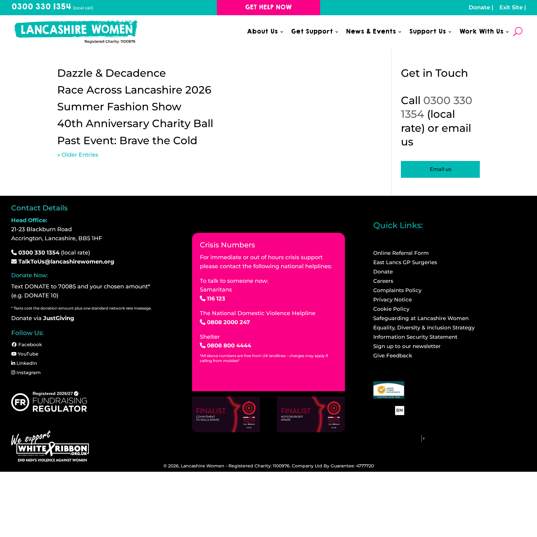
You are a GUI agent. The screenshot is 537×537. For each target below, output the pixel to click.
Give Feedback (392, 356)
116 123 (216, 298)
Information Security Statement (415, 337)
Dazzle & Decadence (111, 73)
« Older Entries (77, 154)
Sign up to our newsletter (407, 346)
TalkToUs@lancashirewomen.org (66, 261)
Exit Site (511, 7)
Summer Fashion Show (119, 106)
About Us (262, 33)
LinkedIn (26, 363)
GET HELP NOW (268, 7)
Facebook (29, 344)
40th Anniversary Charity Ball (135, 123)
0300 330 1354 (52, 6)
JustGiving (58, 318)
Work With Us (481, 33)
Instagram (28, 372)
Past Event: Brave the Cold (127, 140)
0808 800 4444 (229, 345)
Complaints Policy (397, 290)
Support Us (427, 33)
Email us (440, 169)
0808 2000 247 (228, 322)
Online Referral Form (401, 253)
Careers (383, 281)
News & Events (371, 33)
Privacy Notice (392, 300)
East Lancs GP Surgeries (405, 262)
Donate (479, 7)
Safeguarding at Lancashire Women (421, 318)
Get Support (312, 33)
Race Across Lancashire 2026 (134, 89)
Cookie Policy (391, 309)
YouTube (27, 354)
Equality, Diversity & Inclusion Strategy (424, 328)
